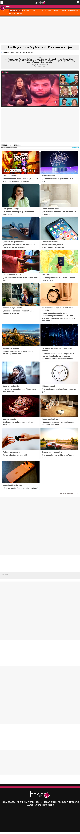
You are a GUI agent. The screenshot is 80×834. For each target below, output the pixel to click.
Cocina (39, 802)
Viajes (30, 805)
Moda (4, 802)
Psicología (63, 802)
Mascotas (74, 802)
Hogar (47, 802)
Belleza (12, 802)
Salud (54, 802)
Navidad (37, 805)
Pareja (23, 802)
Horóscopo (48, 805)
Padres (31, 802)
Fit (18, 802)
